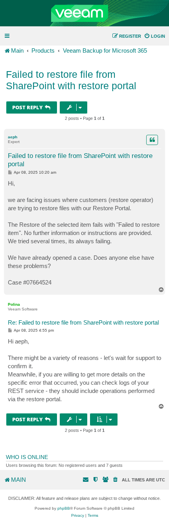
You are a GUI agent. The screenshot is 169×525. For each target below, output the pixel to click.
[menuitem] (154, 36)
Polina (14, 304)
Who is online (27, 457)
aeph (12, 137)
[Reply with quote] (152, 140)
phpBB (63, 508)
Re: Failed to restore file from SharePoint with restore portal (83, 322)
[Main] (84, 13)
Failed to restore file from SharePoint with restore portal (71, 80)
